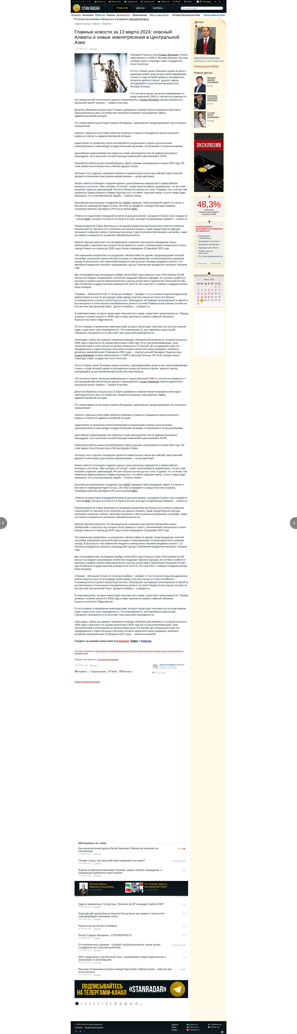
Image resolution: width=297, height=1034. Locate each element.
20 (209, 297)
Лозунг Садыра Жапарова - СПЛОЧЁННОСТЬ (105, 935)
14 (136, 1003)
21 (212, 297)
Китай (178, 1)
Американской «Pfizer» (209, 248)
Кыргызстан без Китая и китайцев (97, 925)
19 (205, 297)
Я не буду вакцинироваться (211, 256)
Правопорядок (139, 15)
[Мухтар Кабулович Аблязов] (205, 40)
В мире (189, 1)
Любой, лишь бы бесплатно (206, 252)
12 (126, 1003)
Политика (76, 15)
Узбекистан (165, 1)
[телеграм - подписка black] (131, 997)
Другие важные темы (214, 15)
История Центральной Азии (186, 15)
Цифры (174, 1030)
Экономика (87, 15)
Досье (174, 1027)
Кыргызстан (116, 1)
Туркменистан (149, 1)
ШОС (127, 202)
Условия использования (93, 1027)
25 (202, 300)
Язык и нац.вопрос (159, 15)
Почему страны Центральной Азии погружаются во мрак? (111, 860)
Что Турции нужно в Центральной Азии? (155, 885)
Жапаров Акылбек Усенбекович (212, 80)
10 (115, 1003)
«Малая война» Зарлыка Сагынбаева (101, 885)
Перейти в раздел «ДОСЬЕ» (206, 66)
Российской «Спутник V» (209, 241)
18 (202, 297)
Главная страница (83, 24)
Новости (96, 24)
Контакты (79, 1027)
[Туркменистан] (110, 48)
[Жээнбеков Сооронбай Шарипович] (200, 108)
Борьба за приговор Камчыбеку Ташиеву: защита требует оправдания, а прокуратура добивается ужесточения (120, 871)
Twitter (134, 641)
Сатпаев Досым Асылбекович (213, 115)
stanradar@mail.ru (139, 19)
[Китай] (184, 848)
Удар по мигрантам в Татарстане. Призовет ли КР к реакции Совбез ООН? (121, 904)
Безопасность (123, 15)
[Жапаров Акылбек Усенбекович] (200, 91)
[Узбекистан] (113, 48)
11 (121, 1003)
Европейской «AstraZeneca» (205, 237)
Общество (100, 15)
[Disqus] (131, 723)
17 (198, 297)
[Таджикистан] (107, 48)
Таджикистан (132, 1)
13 (131, 1003)
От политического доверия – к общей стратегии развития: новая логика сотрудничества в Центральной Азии (119, 946)
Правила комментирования (87, 682)
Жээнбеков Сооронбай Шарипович (212, 98)
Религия (111, 15)
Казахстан (101, 1)
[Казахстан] (101, 48)
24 (198, 300)
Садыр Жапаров (168, 54)
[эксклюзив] (209, 191)
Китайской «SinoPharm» (209, 245)
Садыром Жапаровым (108, 659)
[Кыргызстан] (104, 48)
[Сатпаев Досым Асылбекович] (200, 126)
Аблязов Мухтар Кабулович (207, 58)
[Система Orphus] (169, 673)
